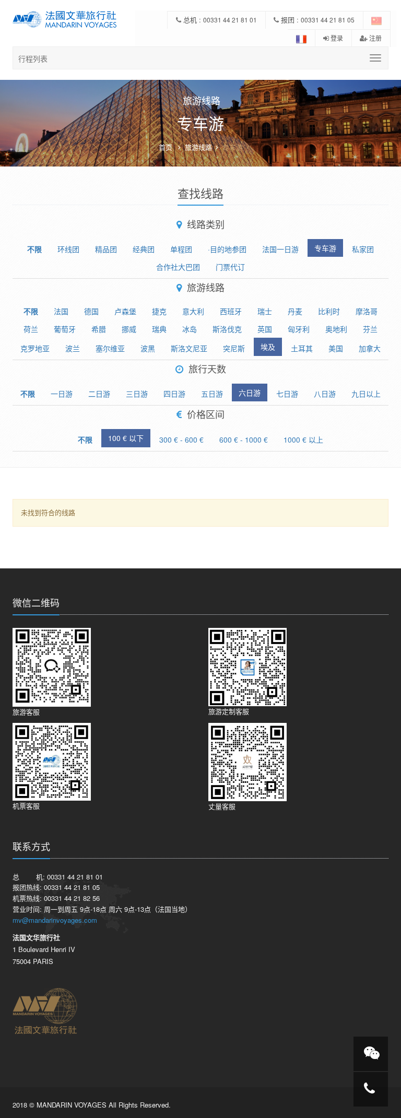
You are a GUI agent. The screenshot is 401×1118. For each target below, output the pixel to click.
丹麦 (295, 311)
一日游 (62, 393)
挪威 (129, 329)
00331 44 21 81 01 (230, 19)
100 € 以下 (126, 438)
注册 (375, 37)
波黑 (147, 348)
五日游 (212, 393)
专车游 (325, 248)
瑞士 (264, 311)
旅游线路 (198, 147)
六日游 (250, 392)
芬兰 (370, 329)
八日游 (325, 393)
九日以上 (366, 393)
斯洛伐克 (227, 329)
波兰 (72, 348)
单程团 (181, 249)
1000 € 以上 (303, 439)
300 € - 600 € (181, 439)
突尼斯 (234, 348)
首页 (165, 147)
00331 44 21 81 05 (328, 19)
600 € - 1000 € (243, 439)
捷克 (159, 311)
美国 (335, 348)
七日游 (287, 393)
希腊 (98, 329)
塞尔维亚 (110, 348)
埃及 (268, 346)
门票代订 (230, 266)
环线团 (68, 249)
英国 (264, 329)
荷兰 (30, 329)
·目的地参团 (227, 249)
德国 (91, 311)
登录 (336, 37)
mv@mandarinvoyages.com (55, 920)
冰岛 (189, 329)
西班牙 (231, 311)
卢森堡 (125, 311)
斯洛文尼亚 (189, 348)
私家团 (363, 249)
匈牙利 (299, 329)
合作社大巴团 (178, 266)
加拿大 (370, 348)
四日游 (174, 393)
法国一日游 (280, 249)
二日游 (99, 393)
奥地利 (336, 329)
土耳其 (302, 348)
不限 (34, 249)
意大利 (193, 311)
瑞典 (159, 329)
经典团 (144, 249)
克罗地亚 (35, 348)
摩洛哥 (367, 311)
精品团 (106, 249)
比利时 (329, 311)
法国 (61, 311)
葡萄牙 (65, 329)
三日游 (137, 393)
